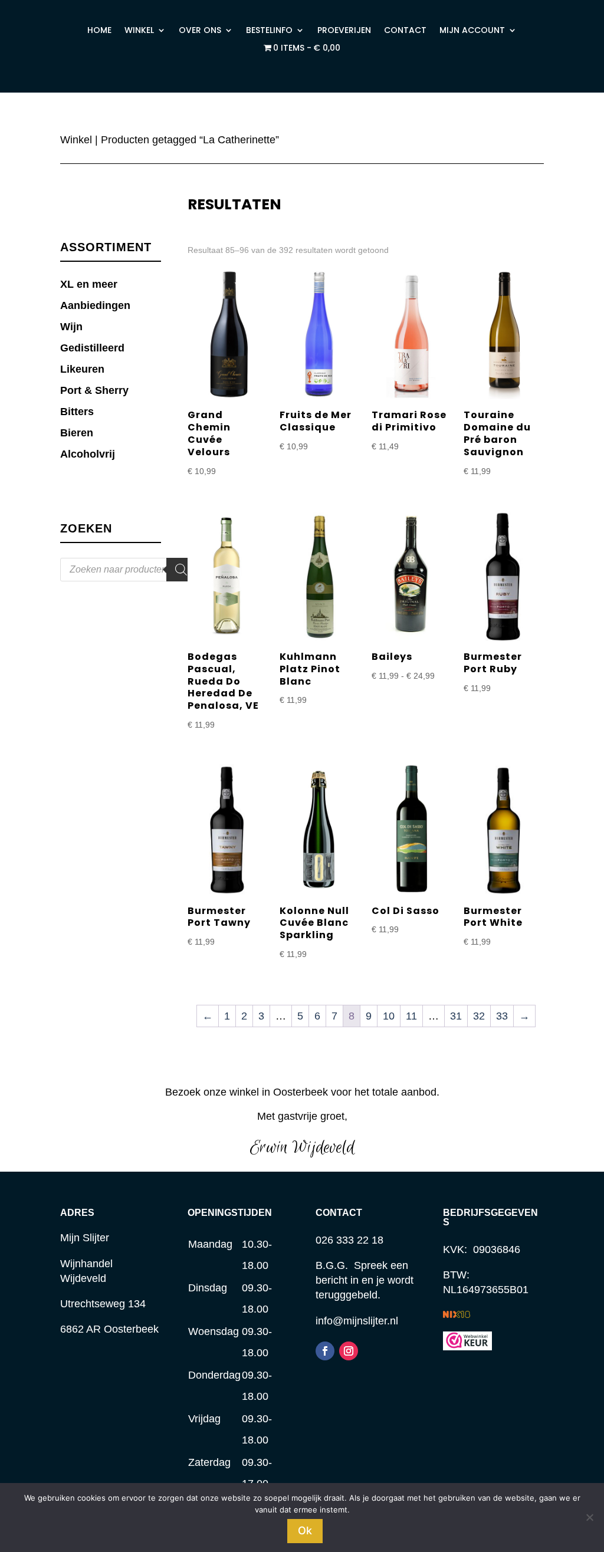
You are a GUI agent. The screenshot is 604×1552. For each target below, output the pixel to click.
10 (389, 1016)
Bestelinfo (269, 31)
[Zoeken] (181, 569)
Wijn (71, 327)
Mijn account (472, 31)
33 (502, 1016)
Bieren (76, 433)
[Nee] (589, 1517)
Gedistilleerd (92, 348)
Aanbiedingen (95, 305)
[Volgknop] (325, 1350)
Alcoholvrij (87, 454)
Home (99, 31)
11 (411, 1016)
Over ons (200, 31)
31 (456, 1016)
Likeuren (82, 369)
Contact (405, 31)
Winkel (139, 31)
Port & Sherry (94, 390)
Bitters (77, 411)
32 (479, 1016)
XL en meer (88, 284)
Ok (305, 1530)
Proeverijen (344, 31)
